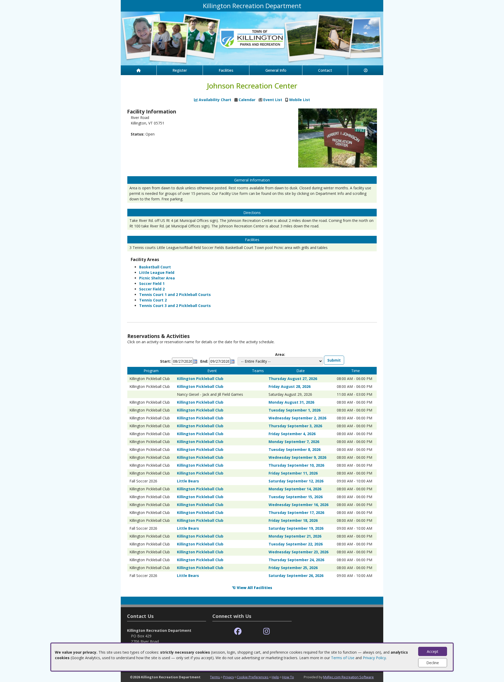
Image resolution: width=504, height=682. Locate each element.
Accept (432, 651)
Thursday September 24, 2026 (296, 559)
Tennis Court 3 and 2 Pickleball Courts (175, 305)
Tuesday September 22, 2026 (296, 544)
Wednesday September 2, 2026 (297, 417)
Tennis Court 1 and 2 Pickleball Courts (175, 294)
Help (275, 677)
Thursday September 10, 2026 (296, 465)
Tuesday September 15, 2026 (296, 496)
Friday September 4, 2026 (292, 433)
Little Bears (188, 480)
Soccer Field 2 (152, 289)
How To (288, 677)
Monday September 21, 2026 (295, 536)
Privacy (228, 677)
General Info (275, 70)
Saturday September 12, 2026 (296, 480)
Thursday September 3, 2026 (295, 425)
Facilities (226, 70)
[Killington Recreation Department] (252, 37)
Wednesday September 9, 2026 (297, 457)
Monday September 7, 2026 (294, 441)
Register (179, 70)
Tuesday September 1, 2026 (295, 410)
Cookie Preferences (253, 677)
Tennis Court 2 (153, 300)
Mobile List (299, 99)
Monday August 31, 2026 (291, 402)
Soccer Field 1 (152, 283)
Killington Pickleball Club (200, 378)
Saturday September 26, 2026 (296, 575)
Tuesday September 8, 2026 (295, 449)
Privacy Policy (374, 657)
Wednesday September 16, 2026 (298, 504)
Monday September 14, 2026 (295, 488)
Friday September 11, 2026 (293, 473)
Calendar (247, 99)
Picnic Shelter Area (157, 277)
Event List (272, 99)
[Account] (365, 70)
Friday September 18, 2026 (293, 520)
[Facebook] (238, 631)
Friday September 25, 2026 (293, 567)
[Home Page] (138, 70)
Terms (215, 677)
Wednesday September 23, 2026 (298, 551)
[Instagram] (266, 631)
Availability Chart (214, 99)
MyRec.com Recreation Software (348, 677)
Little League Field (156, 272)
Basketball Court (155, 266)
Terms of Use (342, 657)
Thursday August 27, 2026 (293, 378)
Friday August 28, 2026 (290, 386)
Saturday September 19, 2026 (296, 528)
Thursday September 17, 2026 (296, 512)
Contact (325, 70)
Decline (432, 662)
